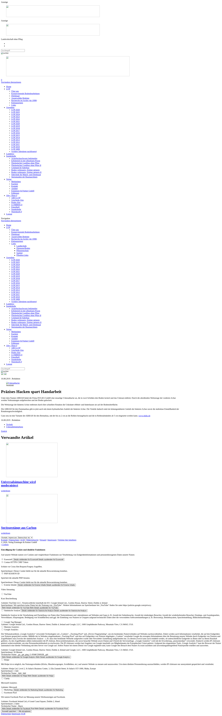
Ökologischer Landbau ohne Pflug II (26, 165)
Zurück (4, 431)
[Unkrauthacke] (13, 383)
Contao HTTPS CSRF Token (16, 562)
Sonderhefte (11, 156)
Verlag (8, 179)
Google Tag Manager (12, 622)
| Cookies (5, 545)
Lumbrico (10, 154)
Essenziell (8, 559)
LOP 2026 (15, 110)
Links (13, 105)
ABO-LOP (15, 198)
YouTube (7, 594)
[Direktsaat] (53, 16)
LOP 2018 (15, 128)
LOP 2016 (15, 133)
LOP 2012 (15, 142)
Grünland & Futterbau (20, 168)
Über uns (15, 91)
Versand (43, 540)
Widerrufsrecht (32, 540)
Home (8, 86)
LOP (8, 89)
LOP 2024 (15, 114)
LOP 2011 (15, 144)
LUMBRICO (16, 205)
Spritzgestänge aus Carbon (18, 527)
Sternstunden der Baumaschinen (24, 177)
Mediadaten (16, 181)
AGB (22, 540)
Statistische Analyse (12, 610)
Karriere (14, 184)
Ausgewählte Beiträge (20, 98)
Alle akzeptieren (25, 711)
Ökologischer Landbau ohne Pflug (25, 163)
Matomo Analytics (11, 627)
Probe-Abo (15, 202)
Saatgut (19, 253)
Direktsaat (15, 96)
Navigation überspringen (11, 82)
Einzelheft (15, 207)
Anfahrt (14, 188)
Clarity (7, 678)
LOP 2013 (15, 140)
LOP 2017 (15, 131)
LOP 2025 (15, 112)
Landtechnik (21, 246)
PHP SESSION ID (12, 573)
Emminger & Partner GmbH (22, 191)
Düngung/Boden (23, 248)
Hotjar (6, 660)
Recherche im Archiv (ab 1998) (24, 100)
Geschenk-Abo (17, 200)
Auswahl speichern (9, 711)
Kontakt (14, 186)
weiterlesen (5, 491)
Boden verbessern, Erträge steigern (25, 170)
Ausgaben (10, 107)
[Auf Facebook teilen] (2, 374)
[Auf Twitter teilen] (5, 374)
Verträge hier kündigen (67, 540)
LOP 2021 (15, 121)
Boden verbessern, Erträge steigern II (26, 172)
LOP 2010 (15, 147)
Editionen (15, 193)
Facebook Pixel (10, 693)
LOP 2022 (15, 119)
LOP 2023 (15, 117)
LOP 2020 (15, 124)
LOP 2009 (15, 149)
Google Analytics (11, 629)
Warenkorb (16, 212)
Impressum (52, 540)
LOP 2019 (15, 126)
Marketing (8, 690)
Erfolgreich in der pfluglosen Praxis (25, 161)
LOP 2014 (15, 137)
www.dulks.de (144, 416)
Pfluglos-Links (22, 255)
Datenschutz (14, 540)
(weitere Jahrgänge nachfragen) (24, 151)
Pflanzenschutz (22, 250)
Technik (9, 424)
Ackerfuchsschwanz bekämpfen (24, 158)
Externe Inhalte (10, 585)
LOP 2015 (15, 135)
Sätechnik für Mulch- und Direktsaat (26, 175)
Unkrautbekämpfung (14, 427)
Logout (9, 214)
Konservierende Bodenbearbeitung (25, 93)
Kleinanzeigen (17, 103)
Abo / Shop (11, 195)
